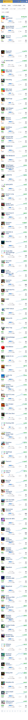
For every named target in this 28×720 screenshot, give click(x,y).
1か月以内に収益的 (17, 5)
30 (25, 711)
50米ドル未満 (5, 8)
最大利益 (4, 5)
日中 (24, 5)
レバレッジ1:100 (21, 8)
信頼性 (9, 5)
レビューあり (13, 8)
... (22, 711)
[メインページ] (1, 1)
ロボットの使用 (5, 12)
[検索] (18, 1)
